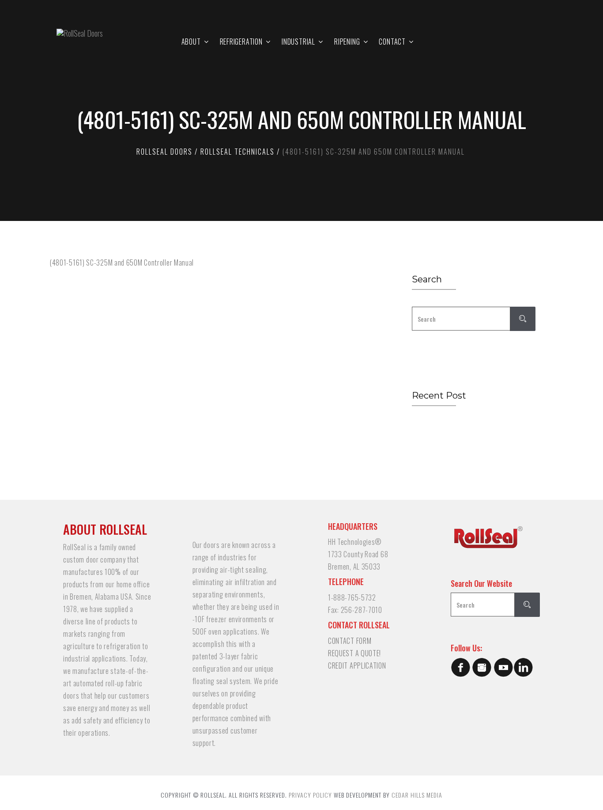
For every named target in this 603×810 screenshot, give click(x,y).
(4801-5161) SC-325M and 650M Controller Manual (122, 262)
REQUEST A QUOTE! (354, 653)
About (191, 41)
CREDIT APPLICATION (357, 665)
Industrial (298, 41)
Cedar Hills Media (417, 794)
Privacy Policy (310, 794)
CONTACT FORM (349, 640)
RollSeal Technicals (237, 151)
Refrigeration (241, 41)
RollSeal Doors (164, 151)
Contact (392, 41)
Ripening (347, 41)
